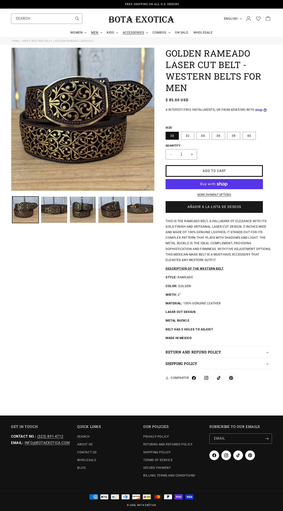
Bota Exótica (146, 505)
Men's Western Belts (37, 41)
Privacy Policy (156, 436)
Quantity (173, 145)
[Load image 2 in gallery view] (54, 209)
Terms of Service (158, 460)
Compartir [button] (180, 378)
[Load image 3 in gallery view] (83, 209)
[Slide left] (19, 210)
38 (234, 136)
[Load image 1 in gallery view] (25, 209)
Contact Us (87, 452)
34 (203, 136)
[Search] (77, 18)
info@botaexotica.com (47, 443)
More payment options (214, 194)
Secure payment (157, 467)
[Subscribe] (267, 438)
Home (15, 41)
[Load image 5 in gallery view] (140, 209)
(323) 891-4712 (50, 436)
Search (83, 436)
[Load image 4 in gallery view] (111, 209)
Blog (81, 467)
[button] (78, 32)
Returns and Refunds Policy (168, 444)
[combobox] (46, 19)
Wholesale (86, 460)
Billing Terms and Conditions (169, 475)
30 (172, 136)
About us (85, 444)
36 (218, 136)
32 (188, 136)
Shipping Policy (157, 452)
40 (249, 136)
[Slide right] (146, 210)
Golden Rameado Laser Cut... (75, 41)
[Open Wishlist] (258, 18)
